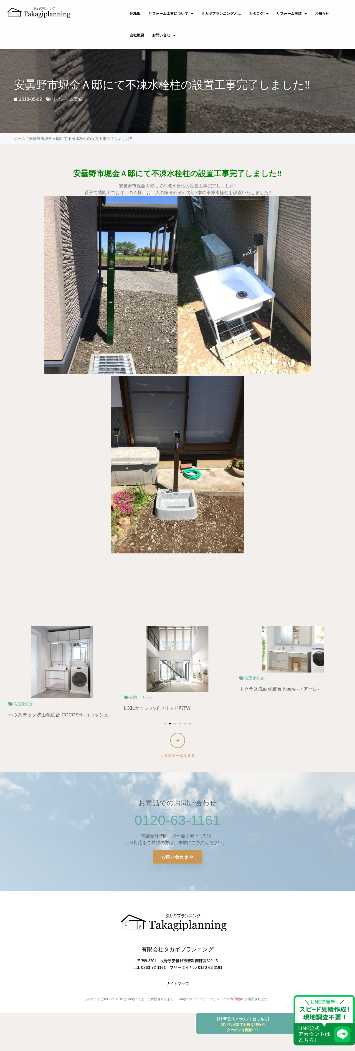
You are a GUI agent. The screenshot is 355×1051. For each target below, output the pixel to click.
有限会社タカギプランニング (177, 949)
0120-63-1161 (177, 820)
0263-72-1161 (153, 967)
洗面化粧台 (139, 678)
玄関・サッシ (25, 697)
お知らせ (322, 13)
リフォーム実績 (289, 13)
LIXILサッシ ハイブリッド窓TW (41, 708)
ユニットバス (256, 678)
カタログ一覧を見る (177, 755)
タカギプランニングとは (221, 13)
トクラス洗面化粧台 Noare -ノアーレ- (164, 689)
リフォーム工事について (168, 13)
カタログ (256, 13)
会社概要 (137, 35)
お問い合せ (161, 35)
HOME (135, 13)
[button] (9, 668)
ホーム (20, 139)
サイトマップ (177, 983)
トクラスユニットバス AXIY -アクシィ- (280, 689)
